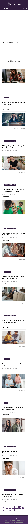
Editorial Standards (18, 522)
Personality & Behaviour (10, 141)
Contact (6, 520)
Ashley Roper (6, 107)
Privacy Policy (20, 520)
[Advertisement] (14, 24)
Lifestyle (6, 97)
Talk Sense (7, 359)
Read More (5, 109)
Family (6, 402)
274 (16, 507)
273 (13, 507)
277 (3, 510)
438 (10, 510)
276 (23, 507)
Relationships (8, 272)
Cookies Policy (12, 520)
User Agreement (9, 522)
